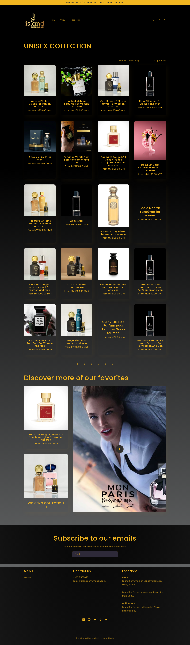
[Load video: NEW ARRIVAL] (119, 449)
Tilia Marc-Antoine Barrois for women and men (40, 224)
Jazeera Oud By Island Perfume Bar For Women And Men (150, 287)
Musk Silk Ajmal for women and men (150, 102)
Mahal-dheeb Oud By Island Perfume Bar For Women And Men (150, 343)
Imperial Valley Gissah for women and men (40, 104)
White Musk (76, 221)
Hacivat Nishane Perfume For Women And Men (76, 104)
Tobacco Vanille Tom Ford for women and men (77, 160)
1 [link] (77, 363)
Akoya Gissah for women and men (76, 342)
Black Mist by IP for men (40, 158)
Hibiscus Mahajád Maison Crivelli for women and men (40, 287)
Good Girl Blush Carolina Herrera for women (150, 168)
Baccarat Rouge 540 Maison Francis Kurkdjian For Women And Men (113, 161)
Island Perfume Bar (90, 638)
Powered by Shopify (106, 638)
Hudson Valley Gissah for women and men (113, 233)
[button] (153, 20)
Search (27, 577)
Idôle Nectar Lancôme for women (150, 211)
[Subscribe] (115, 554)
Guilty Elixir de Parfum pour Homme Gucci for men (113, 327)
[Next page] (112, 364)
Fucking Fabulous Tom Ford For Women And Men (40, 343)
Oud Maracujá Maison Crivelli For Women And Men (113, 104)
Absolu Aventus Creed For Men (76, 286)
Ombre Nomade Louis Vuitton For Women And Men (113, 287)
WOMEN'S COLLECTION (46, 503)
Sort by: (122, 60)
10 (105, 364)
